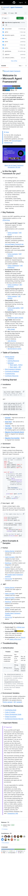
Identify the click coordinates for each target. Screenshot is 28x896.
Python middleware (13, 265)
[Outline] (26, 65)
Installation (11, 358)
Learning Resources (13, 360)
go (5, 44)
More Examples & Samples (13, 369)
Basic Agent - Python (16, 365)
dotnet (6, 41)
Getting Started (9, 356)
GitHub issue (21, 627)
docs (6, 38)
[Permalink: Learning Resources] (1, 414)
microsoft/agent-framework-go (14, 244)
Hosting (7, 567)
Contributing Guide (10, 710)
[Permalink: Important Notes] (1, 723)
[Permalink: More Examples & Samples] (1, 542)
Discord (23, 637)
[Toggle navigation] (2, 2)
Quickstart (11, 363)
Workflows (8, 563)
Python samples (12, 296)
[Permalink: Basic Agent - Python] (1, 447)
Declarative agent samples (15, 317)
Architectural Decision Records (14, 719)
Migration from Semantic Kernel (14, 432)
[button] (24, 391)
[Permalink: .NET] (1, 584)
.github (6, 32)
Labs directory (12, 341)
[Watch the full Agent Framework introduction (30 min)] (14, 162)
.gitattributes (8, 51)
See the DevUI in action (14, 348)
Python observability (14, 308)
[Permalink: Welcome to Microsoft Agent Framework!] (1, 78)
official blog (6, 220)
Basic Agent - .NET (15, 367)
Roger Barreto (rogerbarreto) (12, 22)
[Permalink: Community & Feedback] (1, 623)
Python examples (13, 254)
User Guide (8, 428)
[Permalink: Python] (1, 548)
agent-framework (16, 7)
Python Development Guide (13, 714)
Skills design (11, 329)
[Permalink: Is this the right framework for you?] (1, 172)
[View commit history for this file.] (6, 25)
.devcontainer (8, 28)
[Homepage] (14, 2)
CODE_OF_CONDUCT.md (11, 57)
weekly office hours (15, 639)
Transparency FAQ (12, 813)
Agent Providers (10, 597)
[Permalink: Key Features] (1, 212)
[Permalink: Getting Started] (1, 380)
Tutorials (7, 426)
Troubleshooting (10, 373)
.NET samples (18, 702)
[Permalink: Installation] (1, 384)
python (6, 48)
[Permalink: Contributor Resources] (1, 706)
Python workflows (13, 284)
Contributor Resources (11, 376)
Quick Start (8, 421)
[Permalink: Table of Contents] (1, 352)
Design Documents (10, 716)
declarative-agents (9, 35)
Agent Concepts (10, 557)
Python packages (13, 232)
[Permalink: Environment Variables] (1, 693)
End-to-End (8, 578)
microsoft (6, 7)
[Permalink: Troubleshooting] (1, 643)
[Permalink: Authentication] (1, 648)
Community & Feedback (12, 371)
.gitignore (7, 54)
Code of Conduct (10, 712)
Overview (8, 417)
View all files (14, 61)
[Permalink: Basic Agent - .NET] (1, 503)
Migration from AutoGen (12, 438)
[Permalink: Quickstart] (1, 444)
